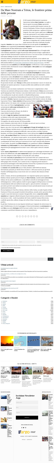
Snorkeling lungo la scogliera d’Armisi (9, 268)
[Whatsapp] (31, 216)
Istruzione (5, 319)
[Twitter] (23, 216)
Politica (4, 322)
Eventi (4, 313)
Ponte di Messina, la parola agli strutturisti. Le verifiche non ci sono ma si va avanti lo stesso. (51, 417)
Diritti (2, 6)
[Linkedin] (28, 216)
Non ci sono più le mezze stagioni (8, 281)
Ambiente (5, 301)
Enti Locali (5, 310)
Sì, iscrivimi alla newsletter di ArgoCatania (11, 247)
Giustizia (4, 314)
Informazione (5, 317)
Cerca (50, 259)
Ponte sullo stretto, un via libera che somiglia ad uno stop (13, 273)
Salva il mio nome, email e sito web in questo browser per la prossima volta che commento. (21, 245)
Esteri (4, 311)
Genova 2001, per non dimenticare (15, 376)
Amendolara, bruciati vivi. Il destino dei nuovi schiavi (26, 377)
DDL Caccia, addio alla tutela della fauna (46, 350)
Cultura (4, 304)
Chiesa (4, 302)
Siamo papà (46, 376)
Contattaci (29, 439)
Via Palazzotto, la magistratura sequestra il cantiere (9, 410)
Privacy (24, 439)
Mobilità (4, 320)
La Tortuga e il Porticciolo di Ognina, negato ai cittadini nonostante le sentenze (9, 430)
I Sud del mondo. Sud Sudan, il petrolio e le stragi (37, 377)
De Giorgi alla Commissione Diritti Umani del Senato (28, 62)
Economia (5, 308)
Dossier (4, 307)
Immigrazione (8, 6)
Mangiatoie (9, 418)
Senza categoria (6, 323)
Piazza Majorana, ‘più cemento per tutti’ (9, 288)
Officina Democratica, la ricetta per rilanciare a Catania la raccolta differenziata (51, 443)
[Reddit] (34, 216)
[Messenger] (20, 216)
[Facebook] (17, 216)
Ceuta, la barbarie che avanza (19, 350)
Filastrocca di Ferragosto (4, 376)
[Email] (37, 216)
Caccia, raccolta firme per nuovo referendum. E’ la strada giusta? (33, 350)
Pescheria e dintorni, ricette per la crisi (51, 397)
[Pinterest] (25, 216)
